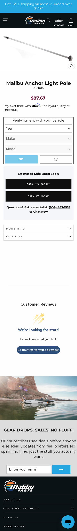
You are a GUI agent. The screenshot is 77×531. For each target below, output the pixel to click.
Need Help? (14, 526)
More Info (15, 228)
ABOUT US (12, 499)
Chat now (40, 211)
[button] (59, 20)
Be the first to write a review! (38, 350)
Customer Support (21, 508)
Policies (11, 517)
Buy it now (38, 196)
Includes (14, 236)
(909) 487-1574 (59, 207)
